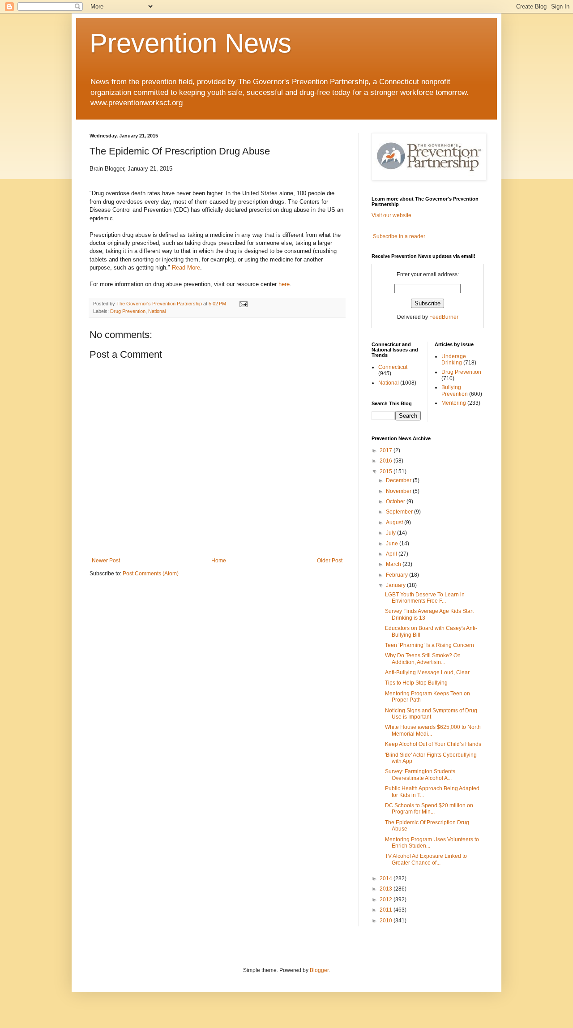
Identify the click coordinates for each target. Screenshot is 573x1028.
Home (218, 560)
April (392, 554)
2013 (386, 889)
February (397, 575)
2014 (386, 878)
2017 (386, 450)
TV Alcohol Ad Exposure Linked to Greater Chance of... (426, 859)
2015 (386, 471)
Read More (186, 267)
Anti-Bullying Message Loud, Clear (427, 672)
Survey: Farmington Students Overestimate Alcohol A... (420, 774)
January (396, 585)
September (400, 512)
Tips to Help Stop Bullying (416, 683)
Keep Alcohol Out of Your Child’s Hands (433, 744)
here (284, 284)
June (392, 543)
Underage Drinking (453, 359)
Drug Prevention (127, 311)
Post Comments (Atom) (151, 573)
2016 (386, 461)
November (399, 491)
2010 (386, 920)
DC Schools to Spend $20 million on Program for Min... (429, 808)
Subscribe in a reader (399, 236)
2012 (386, 899)
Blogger (319, 970)
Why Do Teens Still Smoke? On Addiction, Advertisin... (423, 658)
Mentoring (453, 403)
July (391, 533)
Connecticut (392, 367)
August (395, 522)
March (394, 564)
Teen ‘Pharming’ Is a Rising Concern (429, 645)
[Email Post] (243, 303)
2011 (386, 910)
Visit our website (391, 215)
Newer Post (106, 560)
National (157, 311)
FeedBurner (443, 317)
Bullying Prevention (454, 390)
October (396, 501)
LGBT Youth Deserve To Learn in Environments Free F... (425, 597)
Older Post (329, 560)
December (399, 480)
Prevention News (190, 43)
